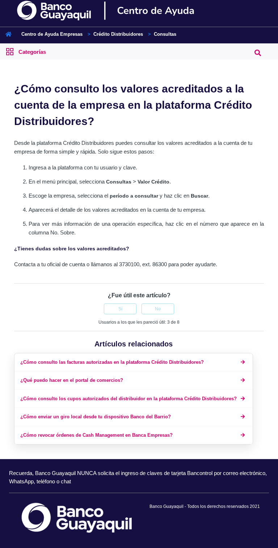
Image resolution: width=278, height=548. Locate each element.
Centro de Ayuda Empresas (52, 34)
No (158, 308)
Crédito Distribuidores (118, 34)
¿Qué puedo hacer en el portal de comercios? (71, 380)
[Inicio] (118, 10)
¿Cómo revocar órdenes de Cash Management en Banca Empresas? (96, 435)
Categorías (32, 52)
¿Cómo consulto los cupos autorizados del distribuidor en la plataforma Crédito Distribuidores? (128, 398)
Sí (120, 308)
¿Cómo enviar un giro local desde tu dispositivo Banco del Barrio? (95, 416)
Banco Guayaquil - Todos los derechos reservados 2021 (204, 506)
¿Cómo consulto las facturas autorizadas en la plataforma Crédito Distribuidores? (112, 362)
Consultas (165, 34)
